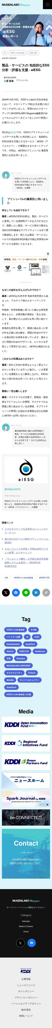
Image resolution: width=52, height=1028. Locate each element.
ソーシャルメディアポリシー (26, 1003)
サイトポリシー (26, 991)
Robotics (21, 658)
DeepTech (30, 644)
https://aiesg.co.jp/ (12, 495)
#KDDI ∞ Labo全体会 (23, 577)
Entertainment (13, 644)
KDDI (36, 637)
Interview (26, 921)
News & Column (26, 926)
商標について (26, 1015)
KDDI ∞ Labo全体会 (18, 53)
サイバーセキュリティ (29, 680)
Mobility (10, 680)
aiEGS (13, 132)
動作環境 (26, 1009)
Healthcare (40, 651)
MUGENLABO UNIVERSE (18, 665)
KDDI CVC (33, 53)
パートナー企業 (13, 636)
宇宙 (9, 658)
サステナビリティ (14, 672)
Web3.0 (10, 651)
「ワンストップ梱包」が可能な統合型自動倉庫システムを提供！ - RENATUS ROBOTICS (26, 562)
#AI (6, 577)
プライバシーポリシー (26, 997)
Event (26, 931)
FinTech (31, 672)
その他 (33, 629)
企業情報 (26, 978)
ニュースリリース (26, 985)
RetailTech (11, 687)
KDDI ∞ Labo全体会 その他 (19, 694)
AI (5, 53)
